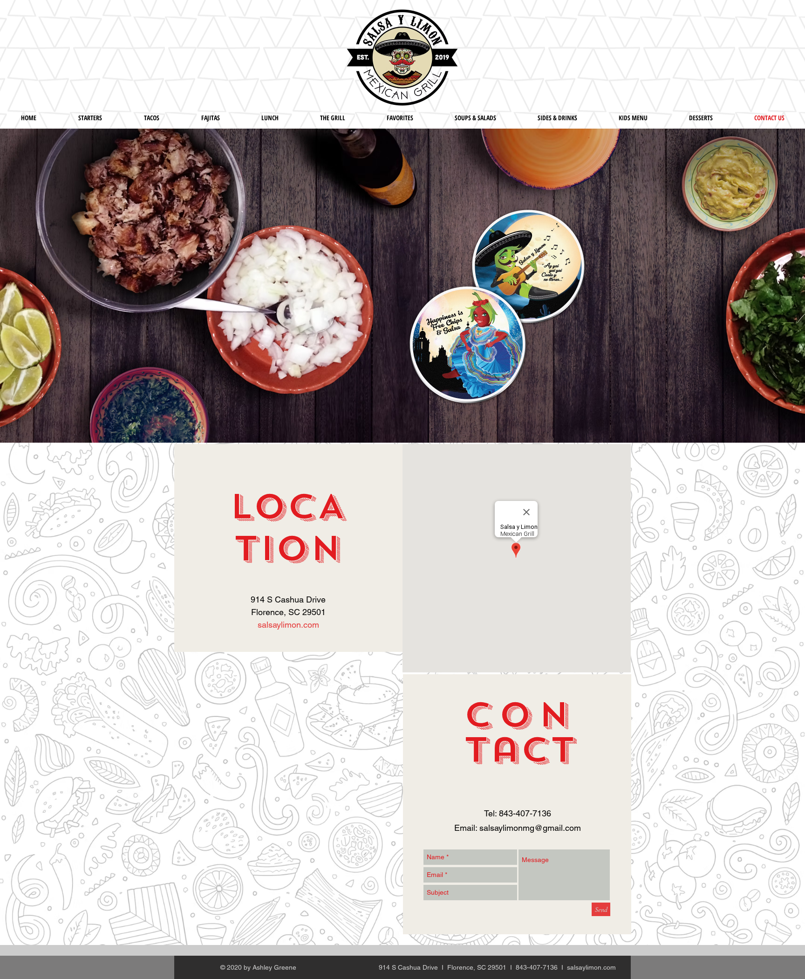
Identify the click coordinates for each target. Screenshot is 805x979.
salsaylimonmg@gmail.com (530, 828)
